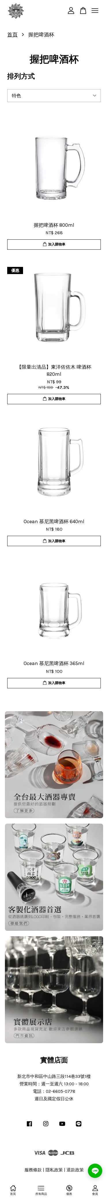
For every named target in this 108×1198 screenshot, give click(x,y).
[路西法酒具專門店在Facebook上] (29, 1126)
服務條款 (33, 1169)
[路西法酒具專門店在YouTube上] (62, 1126)
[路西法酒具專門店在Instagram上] (46, 1126)
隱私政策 (54, 1169)
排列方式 (21, 76)
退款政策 (75, 1169)
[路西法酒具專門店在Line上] (79, 1126)
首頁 (12, 35)
